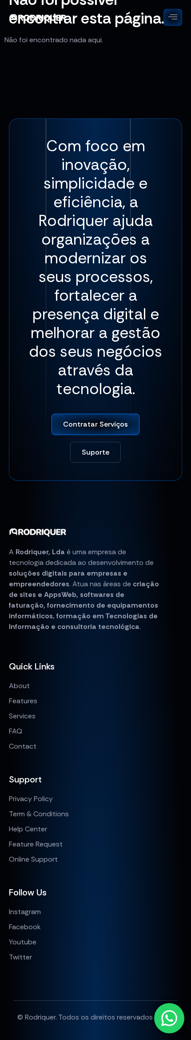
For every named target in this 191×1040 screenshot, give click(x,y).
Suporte (95, 452)
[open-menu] (172, 17)
